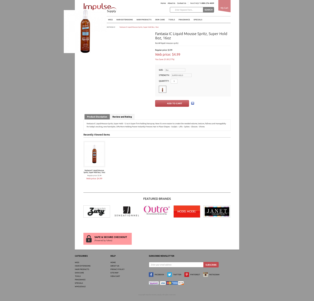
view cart (115, 276)
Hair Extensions (83, 266)
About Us (171, 3)
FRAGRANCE (184, 20)
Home (163, 3)
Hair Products (82, 269)
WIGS (77, 262)
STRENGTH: (164, 75)
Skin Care (160, 20)
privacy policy (117, 269)
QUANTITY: (164, 81)
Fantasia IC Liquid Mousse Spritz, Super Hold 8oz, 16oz (94, 171)
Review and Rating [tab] (122, 116)
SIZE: (161, 70)
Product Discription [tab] (97, 116)
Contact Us (181, 3)
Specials (198, 20)
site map (114, 273)
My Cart (224, 8)
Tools (171, 20)
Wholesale (80, 286)
